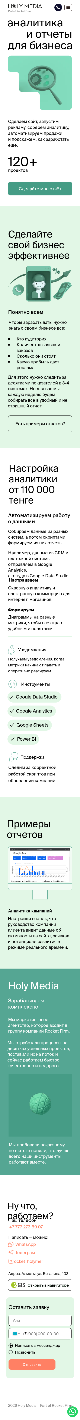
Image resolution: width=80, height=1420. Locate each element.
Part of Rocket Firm (56, 1405)
